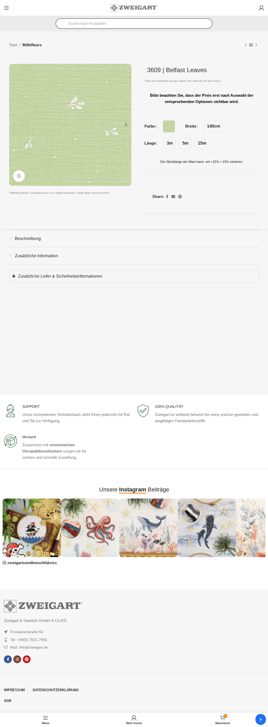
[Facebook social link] (167, 196)
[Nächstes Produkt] (256, 45)
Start (13, 45)
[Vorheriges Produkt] (245, 45)
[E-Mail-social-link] (173, 196)
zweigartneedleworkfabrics (32, 562)
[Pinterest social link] (180, 196)
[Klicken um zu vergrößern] (19, 176)
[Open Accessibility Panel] (260, 719)
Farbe (149, 126)
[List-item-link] (57, 632)
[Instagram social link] (17, 659)
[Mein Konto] (261, 8)
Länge (150, 143)
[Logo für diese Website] (134, 7)
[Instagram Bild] (32, 528)
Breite (190, 126)
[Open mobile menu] (6, 8)
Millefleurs (32, 45)
